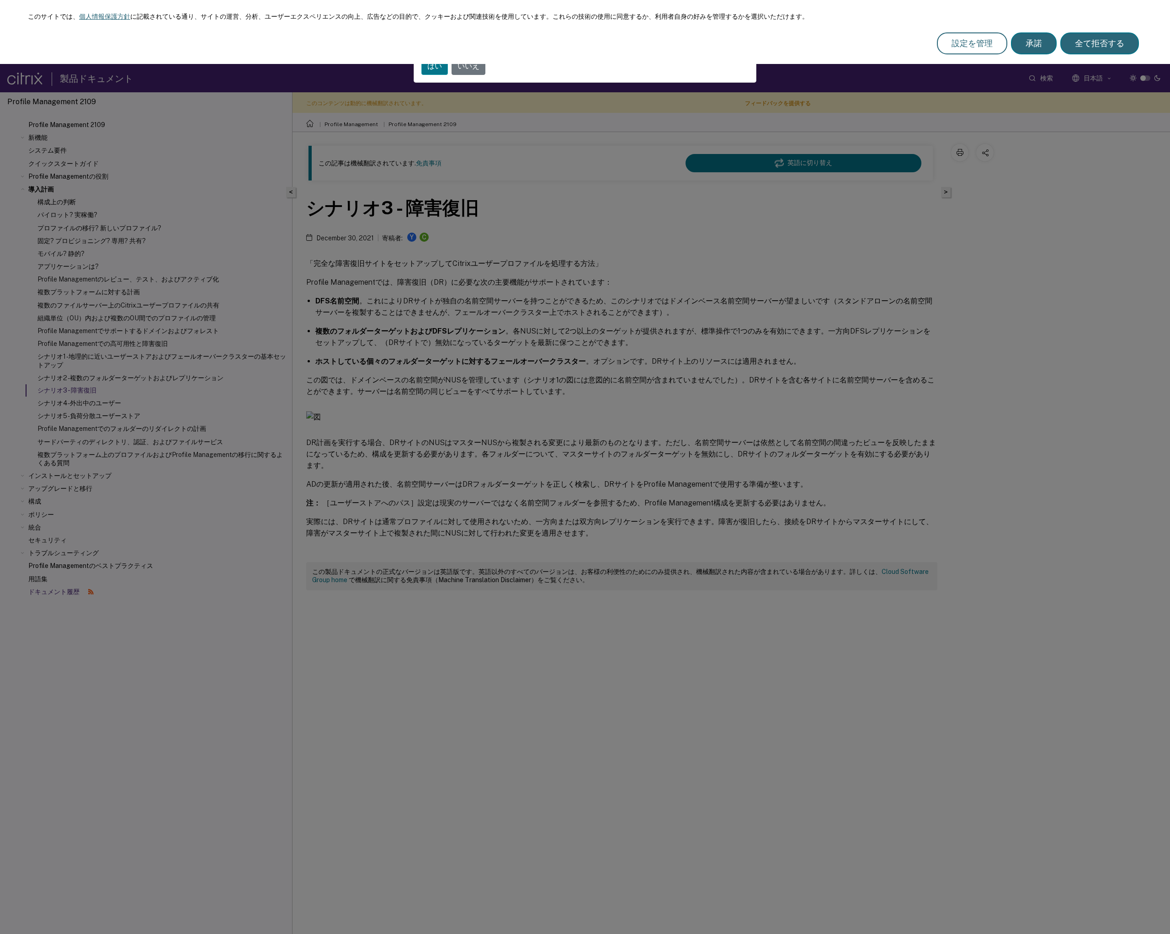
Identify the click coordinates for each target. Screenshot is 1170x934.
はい (434, 66)
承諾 (1034, 43)
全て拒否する (1099, 43)
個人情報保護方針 (104, 16)
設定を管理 (972, 43)
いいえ (468, 66)
